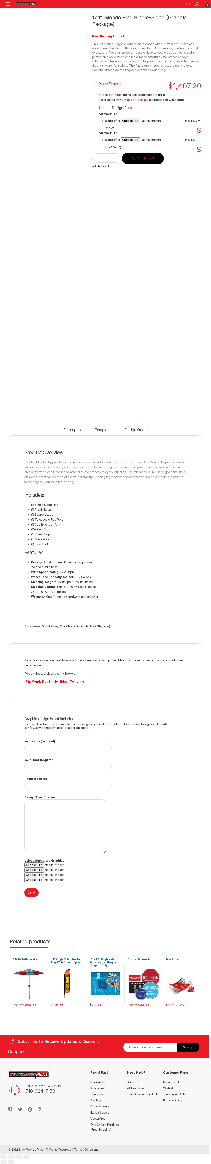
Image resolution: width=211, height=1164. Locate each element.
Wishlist (168, 1088)
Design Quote (136, 430)
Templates (103, 430)
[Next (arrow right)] (11, 1162)
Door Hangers (99, 1106)
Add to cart (145, 158)
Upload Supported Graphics (44, 860)
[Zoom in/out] (26, 1157)
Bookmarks (98, 1082)
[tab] (73, 431)
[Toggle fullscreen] (19, 1157)
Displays (96, 1100)
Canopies (96, 1094)
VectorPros (98, 1118)
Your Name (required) (39, 741)
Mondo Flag (50, 626)
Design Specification (39, 797)
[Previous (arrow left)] (3, 1162)
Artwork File (108, 114)
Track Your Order (174, 1094)
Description (73, 430)
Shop (130, 1082)
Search (188, 4)
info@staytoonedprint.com (45, 727)
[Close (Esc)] (3, 1157)
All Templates (136, 1088)
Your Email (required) (39, 760)
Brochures (97, 1088)
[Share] (11, 1157)
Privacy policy (172, 1100)
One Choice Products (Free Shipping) (85, 626)
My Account (171, 1082)
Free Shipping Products (142, 1094)
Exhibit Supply (99, 1112)
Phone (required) (36, 778)
